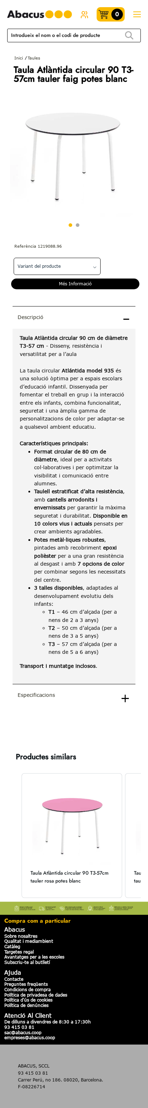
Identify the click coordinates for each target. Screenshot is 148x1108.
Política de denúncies (26, 1005)
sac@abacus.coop (22, 1032)
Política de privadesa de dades (35, 994)
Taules (34, 58)
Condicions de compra (27, 989)
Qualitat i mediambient (28, 940)
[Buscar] (129, 35)
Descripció (30, 317)
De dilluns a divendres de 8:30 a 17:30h (47, 1021)
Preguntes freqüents (26, 983)
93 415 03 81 (19, 1026)
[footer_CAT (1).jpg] (74, 907)
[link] (84, 14)
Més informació (75, 283)
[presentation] (74, 506)
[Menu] (137, 14)
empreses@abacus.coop (29, 1037)
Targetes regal (19, 951)
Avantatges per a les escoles (34, 956)
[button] (14, 836)
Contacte (13, 978)
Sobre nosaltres (20, 935)
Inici (18, 58)
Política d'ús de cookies (28, 999)
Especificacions (36, 695)
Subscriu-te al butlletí (27, 962)
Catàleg (12, 946)
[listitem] (72, 835)
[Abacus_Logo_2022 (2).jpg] (39, 14)
